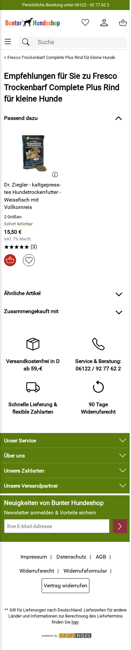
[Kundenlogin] (104, 23)
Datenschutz (71, 557)
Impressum (33, 557)
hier (75, 622)
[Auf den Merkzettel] (29, 260)
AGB (101, 557)
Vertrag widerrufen (65, 585)
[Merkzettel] (85, 23)
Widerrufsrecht (36, 571)
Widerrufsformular (85, 571)
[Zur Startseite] (32, 23)
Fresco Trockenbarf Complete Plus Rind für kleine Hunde (61, 57)
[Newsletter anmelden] (120, 526)
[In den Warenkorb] (10, 260)
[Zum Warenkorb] (123, 23)
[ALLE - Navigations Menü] (7, 42)
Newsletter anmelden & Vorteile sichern (50, 512)
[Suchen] (27, 42)
